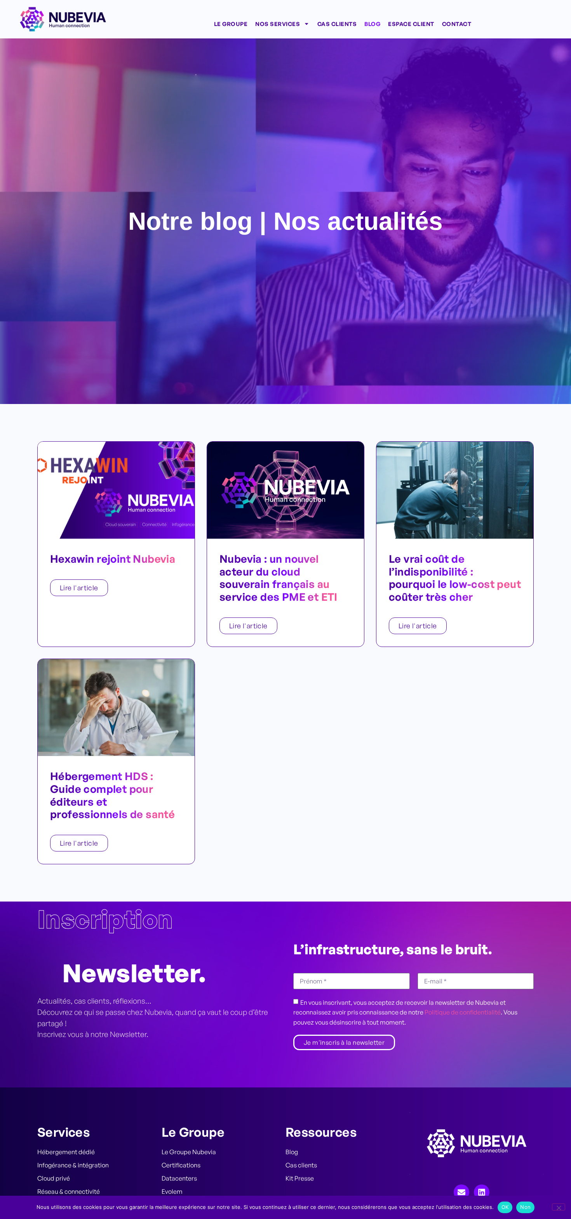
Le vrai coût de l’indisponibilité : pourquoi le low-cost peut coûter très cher (455, 577)
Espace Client (411, 23)
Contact (457, 23)
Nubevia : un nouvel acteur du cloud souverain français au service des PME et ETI (278, 577)
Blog (372, 23)
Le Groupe (231, 23)
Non (525, 1207)
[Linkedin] (481, 1192)
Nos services (277, 23)
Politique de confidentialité (463, 1012)
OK (505, 1207)
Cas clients (337, 23)
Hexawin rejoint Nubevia (112, 558)
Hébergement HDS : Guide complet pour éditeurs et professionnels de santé (112, 795)
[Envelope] (461, 1192)
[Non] (558, 1206)
